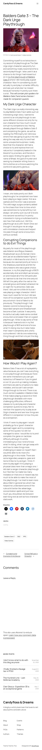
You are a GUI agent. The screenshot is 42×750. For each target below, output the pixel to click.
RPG (24, 536)
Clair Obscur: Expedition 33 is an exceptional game (16, 687)
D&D (18, 536)
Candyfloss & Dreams (13, 3)
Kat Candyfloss (15, 55)
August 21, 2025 (35, 670)
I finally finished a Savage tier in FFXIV (14, 670)
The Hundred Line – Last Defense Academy (14, 679)
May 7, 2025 (37, 688)
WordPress (35, 746)
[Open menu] (37, 3)
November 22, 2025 (35, 661)
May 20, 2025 (36, 679)
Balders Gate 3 (9, 536)
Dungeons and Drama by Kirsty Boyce (11, 554)
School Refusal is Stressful (30, 554)
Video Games (26, 55)
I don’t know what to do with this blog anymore (15, 661)
